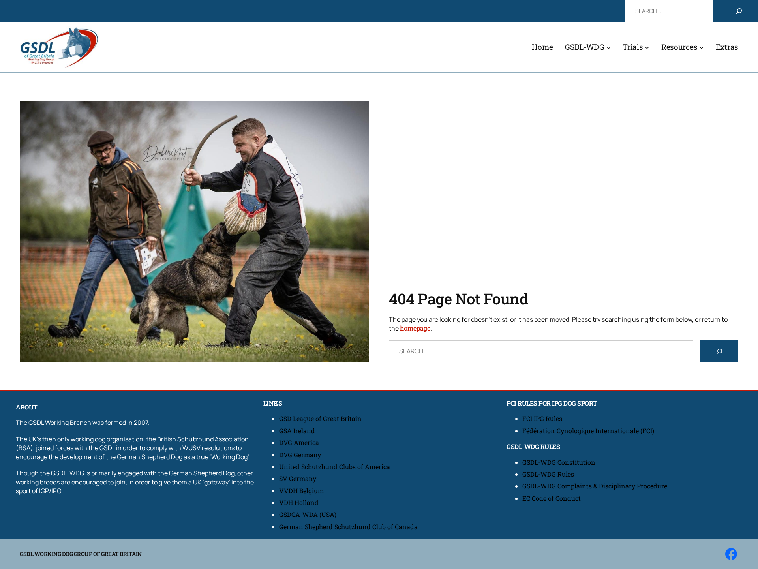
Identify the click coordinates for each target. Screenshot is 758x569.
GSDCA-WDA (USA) (307, 514)
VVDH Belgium (301, 490)
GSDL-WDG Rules (548, 474)
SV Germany (297, 478)
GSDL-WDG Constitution (558, 462)
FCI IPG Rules (542, 418)
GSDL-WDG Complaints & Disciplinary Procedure (594, 486)
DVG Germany (300, 455)
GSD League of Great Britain (320, 418)
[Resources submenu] (701, 47)
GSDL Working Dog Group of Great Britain (81, 554)
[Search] (739, 11)
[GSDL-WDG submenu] (608, 47)
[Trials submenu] (647, 47)
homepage (415, 328)
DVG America (299, 442)
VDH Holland (299, 502)
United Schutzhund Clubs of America (334, 466)
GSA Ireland (298, 430)
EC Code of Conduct (551, 498)
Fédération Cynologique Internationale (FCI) (588, 430)
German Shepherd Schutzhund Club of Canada (348, 526)
